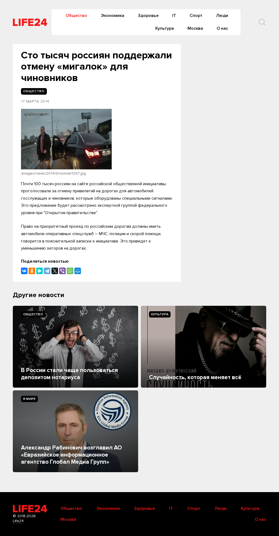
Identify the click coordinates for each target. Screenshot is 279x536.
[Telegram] (47, 271)
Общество (76, 15)
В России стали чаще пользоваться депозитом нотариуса (69, 374)
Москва (195, 28)
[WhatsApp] (70, 271)
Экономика (112, 15)
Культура (164, 28)
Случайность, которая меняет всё (195, 377)
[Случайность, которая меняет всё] (203, 347)
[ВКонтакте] (24, 271)
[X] (54, 271)
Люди (222, 15)
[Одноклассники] (32, 271)
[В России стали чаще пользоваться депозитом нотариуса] (75, 347)
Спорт (196, 15)
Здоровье (148, 15)
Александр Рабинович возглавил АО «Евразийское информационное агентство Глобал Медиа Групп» (71, 455)
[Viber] (62, 271)
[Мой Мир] (77, 271)
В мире (29, 399)
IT (174, 15)
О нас (222, 28)
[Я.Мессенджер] (39, 271)
